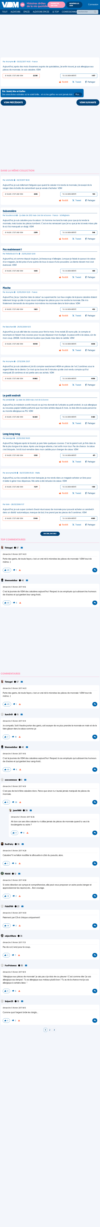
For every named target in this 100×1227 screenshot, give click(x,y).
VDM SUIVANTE (88, 103)
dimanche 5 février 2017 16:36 (23, 817)
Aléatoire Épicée (41, 12)
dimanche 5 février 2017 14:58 (14, 880)
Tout (4, 12)
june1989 (17, 811)
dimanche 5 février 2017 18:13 (14, 972)
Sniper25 (9, 1001)
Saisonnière (9, 211)
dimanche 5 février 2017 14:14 (14, 721)
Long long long (11, 434)
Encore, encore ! (50, 534)
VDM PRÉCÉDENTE (13, 103)
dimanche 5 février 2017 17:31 (14, 943)
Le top (55, 12)
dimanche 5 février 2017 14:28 (14, 851)
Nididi (8, 874)
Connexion (93, 5)
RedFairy (9, 844)
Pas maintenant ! (12, 249)
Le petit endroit (12, 395)
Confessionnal (70, 12)
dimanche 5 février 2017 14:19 (14, 786)
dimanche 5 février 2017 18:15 (14, 1008)
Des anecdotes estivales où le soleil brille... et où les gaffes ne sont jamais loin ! (41, 93)
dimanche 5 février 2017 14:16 (14, 587)
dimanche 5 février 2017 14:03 (14, 554)
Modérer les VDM (74, 5)
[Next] (54, 1030)
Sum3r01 (9, 715)
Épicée (27, 12)
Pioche (7, 288)
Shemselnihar (11, 581)
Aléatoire (15, 12)
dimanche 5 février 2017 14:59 (14, 913)
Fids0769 (9, 907)
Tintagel (9, 548)
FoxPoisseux (11, 966)
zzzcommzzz (11, 780)
